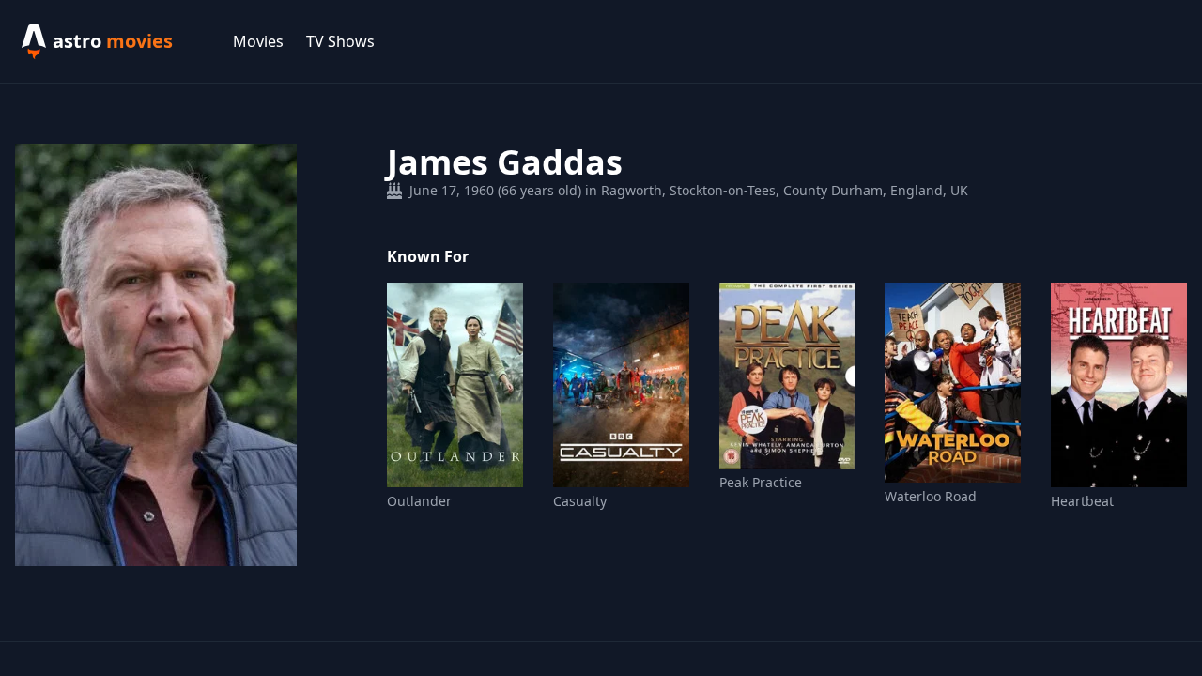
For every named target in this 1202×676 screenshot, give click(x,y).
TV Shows (340, 41)
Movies (258, 41)
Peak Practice (760, 482)
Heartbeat (1082, 501)
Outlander (419, 501)
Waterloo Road (931, 496)
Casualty (580, 501)
